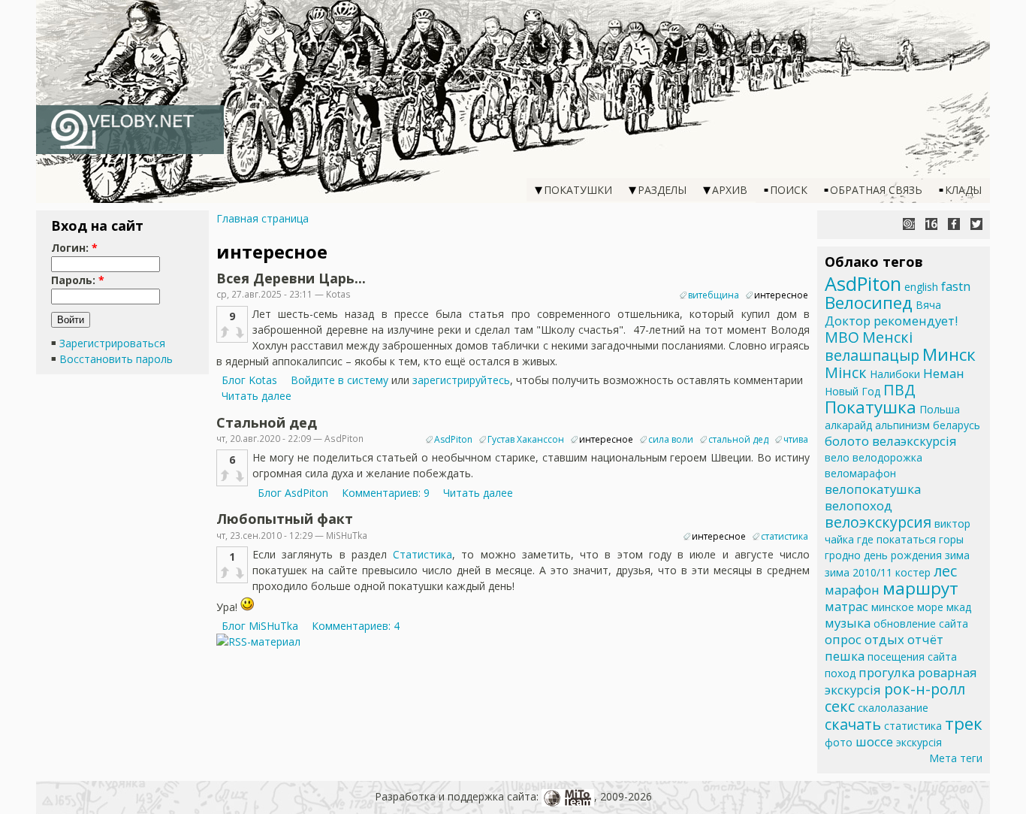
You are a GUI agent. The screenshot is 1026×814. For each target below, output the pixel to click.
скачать (853, 724)
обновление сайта (921, 623)
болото (847, 440)
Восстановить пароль (116, 359)
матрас (846, 606)
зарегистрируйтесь (461, 380)
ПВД (899, 390)
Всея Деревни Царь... (291, 278)
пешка (845, 655)
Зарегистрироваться (112, 343)
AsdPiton (453, 439)
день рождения (903, 555)
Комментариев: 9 (386, 493)
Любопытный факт (284, 519)
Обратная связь (876, 190)
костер (913, 572)
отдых (884, 639)
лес (945, 571)
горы (951, 539)
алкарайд (848, 425)
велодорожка (887, 457)
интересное (781, 295)
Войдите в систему (339, 380)
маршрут (920, 588)
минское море (907, 607)
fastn (955, 286)
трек (963, 723)
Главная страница (262, 218)
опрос (843, 639)
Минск (949, 354)
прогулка (887, 672)
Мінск (846, 372)
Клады (963, 190)
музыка (848, 622)
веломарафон (860, 473)
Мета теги (955, 758)
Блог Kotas (249, 380)
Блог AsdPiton (293, 493)
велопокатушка (873, 489)
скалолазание (893, 708)
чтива (795, 439)
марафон (852, 589)
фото (838, 742)
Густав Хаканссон (525, 439)
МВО (842, 337)
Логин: (74, 248)
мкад (958, 607)
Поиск (788, 190)
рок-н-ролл (924, 689)
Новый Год (852, 391)
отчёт (925, 639)
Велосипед (869, 302)
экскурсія (919, 742)
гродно (843, 555)
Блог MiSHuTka (260, 626)
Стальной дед (266, 422)
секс (840, 706)
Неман (943, 373)
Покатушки (578, 190)
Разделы (662, 190)
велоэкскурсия (878, 522)
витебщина (713, 295)
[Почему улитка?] (909, 224)
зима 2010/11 (858, 572)
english (921, 287)
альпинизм (902, 425)
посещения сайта (912, 656)
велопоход (858, 505)
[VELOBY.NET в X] (976, 224)
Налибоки (895, 374)
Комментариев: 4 (356, 626)
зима (957, 555)
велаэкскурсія (914, 440)
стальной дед (738, 439)
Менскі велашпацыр (872, 346)
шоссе (874, 741)
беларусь (956, 425)
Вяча (928, 305)
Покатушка (870, 407)
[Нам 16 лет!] (931, 224)
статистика (784, 536)
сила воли (670, 439)
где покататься (896, 539)
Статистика (422, 554)
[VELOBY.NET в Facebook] (954, 224)
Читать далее (256, 396)
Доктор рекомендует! (891, 320)
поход (840, 673)
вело (837, 457)
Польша (939, 409)
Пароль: (77, 280)
